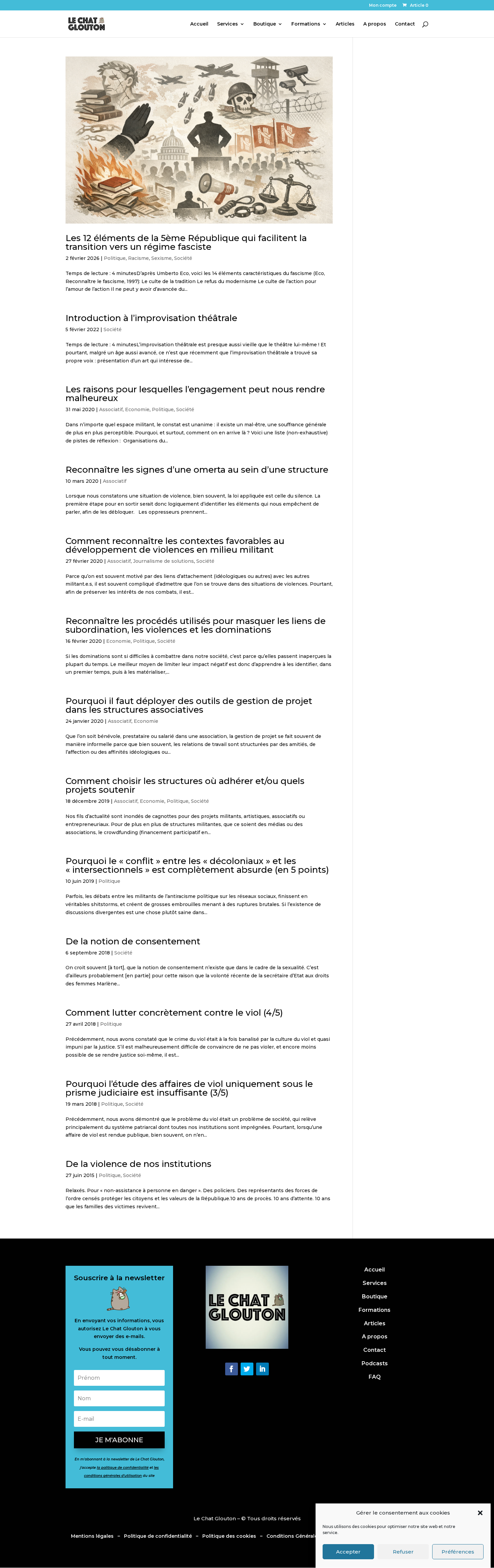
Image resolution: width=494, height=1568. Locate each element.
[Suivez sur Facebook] (231, 1369)
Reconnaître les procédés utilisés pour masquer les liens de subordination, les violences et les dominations (196, 625)
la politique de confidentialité (123, 1467)
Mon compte (383, 5)
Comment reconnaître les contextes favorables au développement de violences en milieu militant (175, 545)
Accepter (348, 1552)
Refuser (403, 1552)
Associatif (111, 409)
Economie (137, 409)
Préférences (458, 1552)
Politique (115, 258)
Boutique (264, 24)
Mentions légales (92, 1536)
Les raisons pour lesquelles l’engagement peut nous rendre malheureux (195, 393)
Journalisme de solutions (163, 561)
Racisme (138, 258)
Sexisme (161, 258)
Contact (405, 24)
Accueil (199, 24)
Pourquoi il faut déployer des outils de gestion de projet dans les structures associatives (189, 705)
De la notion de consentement (133, 941)
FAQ (375, 1377)
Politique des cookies (228, 1536)
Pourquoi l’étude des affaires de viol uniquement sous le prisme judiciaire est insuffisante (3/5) (189, 1088)
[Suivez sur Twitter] (247, 1369)
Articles (345, 24)
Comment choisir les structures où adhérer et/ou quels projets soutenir (185, 785)
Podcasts (375, 1363)
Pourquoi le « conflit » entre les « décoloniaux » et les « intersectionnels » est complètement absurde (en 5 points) (197, 865)
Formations (305, 24)
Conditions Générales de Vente (305, 1536)
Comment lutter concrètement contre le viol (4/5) (174, 1012)
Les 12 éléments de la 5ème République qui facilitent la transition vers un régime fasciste (186, 242)
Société (183, 258)
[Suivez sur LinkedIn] (262, 1369)
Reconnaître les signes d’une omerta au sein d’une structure (197, 469)
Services (227, 24)
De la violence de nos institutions (138, 1164)
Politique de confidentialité (158, 1536)
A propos (374, 24)
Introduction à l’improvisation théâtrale (151, 318)
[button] (480, 1513)
